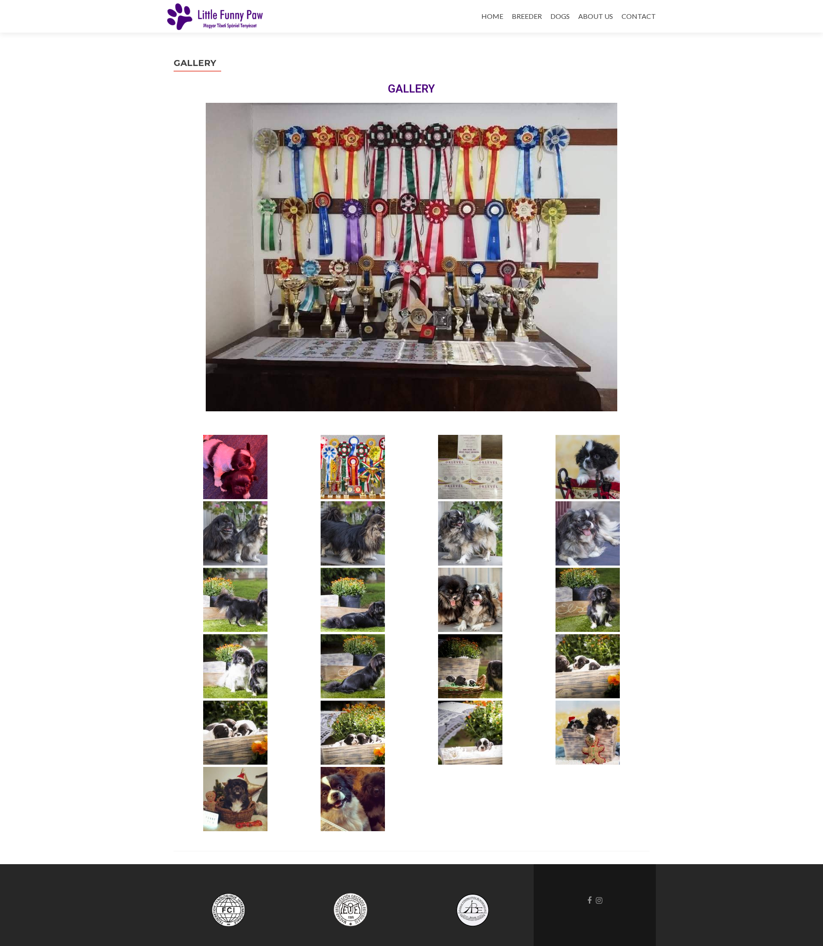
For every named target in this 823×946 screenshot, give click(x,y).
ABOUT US (595, 16)
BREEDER (527, 16)
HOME (492, 16)
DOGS (560, 16)
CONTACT (639, 16)
